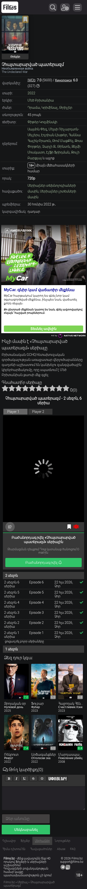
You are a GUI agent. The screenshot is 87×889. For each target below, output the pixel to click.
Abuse (61, 849)
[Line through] (33, 778)
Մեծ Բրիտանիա (41, 100)
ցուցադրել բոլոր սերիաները (24, 641)
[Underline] (25, 778)
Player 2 (38, 412)
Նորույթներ (62, 841)
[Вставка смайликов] (42, 778)
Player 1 (13, 412)
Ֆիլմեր (25, 841)
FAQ (72, 849)
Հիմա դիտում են (13, 849)
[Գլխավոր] (10, 7)
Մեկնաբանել (26, 829)
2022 (31, 93)
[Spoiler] (57, 778)
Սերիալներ (42, 841)
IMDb (32, 80)
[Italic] (16, 778)
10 (66, 388)
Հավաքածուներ (41, 849)
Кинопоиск (63, 80)
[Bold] (9, 778)
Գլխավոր (9, 841)
